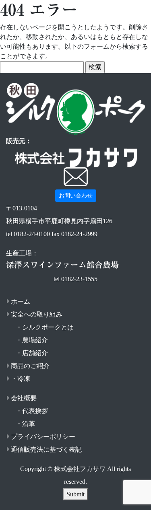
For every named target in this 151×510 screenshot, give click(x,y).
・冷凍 (20, 378)
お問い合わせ (76, 196)
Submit (75, 494)
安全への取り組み (36, 314)
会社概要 (24, 398)
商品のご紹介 (30, 365)
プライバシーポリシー (43, 436)
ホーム (20, 301)
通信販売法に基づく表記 (46, 449)
